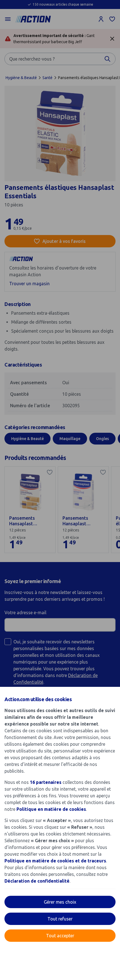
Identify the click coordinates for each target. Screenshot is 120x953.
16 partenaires (45, 782)
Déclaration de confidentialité (36, 880)
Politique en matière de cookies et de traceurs (55, 860)
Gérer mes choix (60, 901)
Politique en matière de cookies (51, 809)
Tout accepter (60, 935)
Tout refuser (60, 918)
